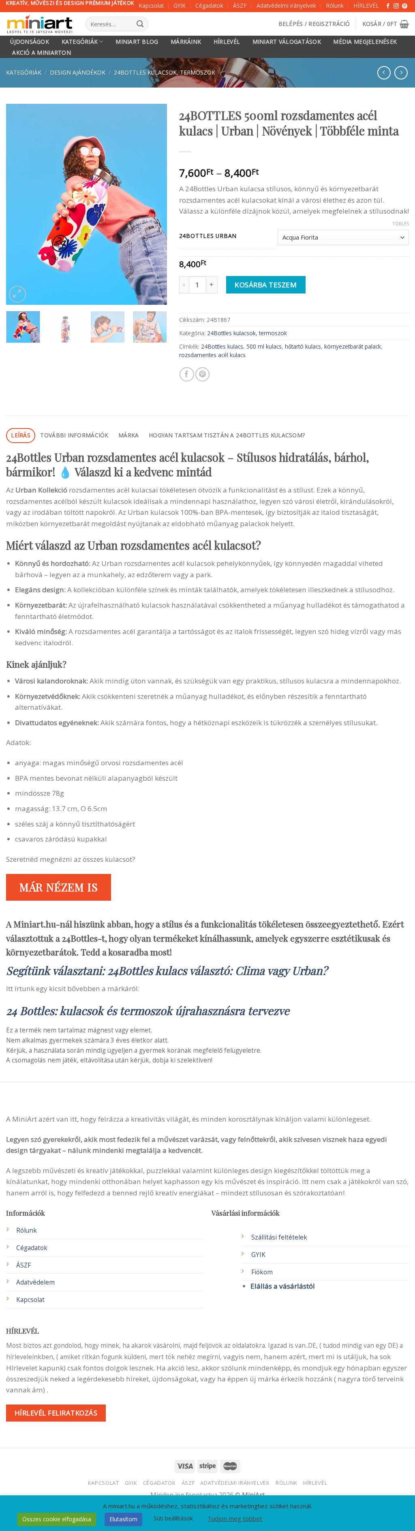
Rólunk (335, 5)
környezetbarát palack (352, 346)
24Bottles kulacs (222, 346)
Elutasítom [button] (123, 1519)
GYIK (179, 5)
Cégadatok (209, 5)
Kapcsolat (151, 5)
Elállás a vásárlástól (282, 1286)
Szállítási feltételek (279, 1237)
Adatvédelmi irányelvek (286, 5)
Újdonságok (29, 42)
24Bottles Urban (208, 236)
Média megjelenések (365, 42)
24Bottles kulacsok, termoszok (164, 72)
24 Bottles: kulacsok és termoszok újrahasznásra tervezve (147, 1010)
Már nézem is (58, 887)
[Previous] (19, 204)
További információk (74, 435)
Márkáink (186, 42)
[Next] (153, 204)
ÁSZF (240, 5)
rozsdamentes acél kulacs (212, 355)
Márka (128, 435)
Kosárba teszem (266, 284)
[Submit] (140, 24)
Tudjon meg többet (235, 1518)
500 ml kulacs (264, 346)
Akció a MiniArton (41, 52)
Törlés (400, 224)
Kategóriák (80, 41)
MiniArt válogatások (286, 42)
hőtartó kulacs (303, 346)
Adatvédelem (35, 1282)
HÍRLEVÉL (366, 5)
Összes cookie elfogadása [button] (56, 1519)
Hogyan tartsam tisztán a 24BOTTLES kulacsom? (227, 435)
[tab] (20, 435)
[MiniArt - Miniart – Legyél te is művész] (39, 24)
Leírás (20, 435)
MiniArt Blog (137, 42)
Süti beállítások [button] (173, 1518)
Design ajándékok (77, 72)
